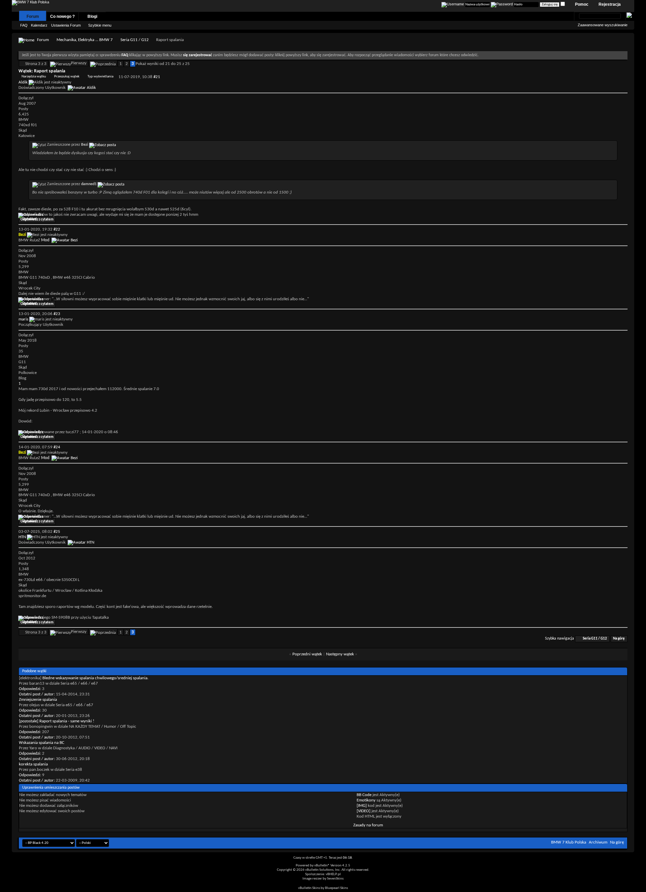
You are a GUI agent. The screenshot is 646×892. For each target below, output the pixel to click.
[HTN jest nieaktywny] (81, 542)
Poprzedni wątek (307, 654)
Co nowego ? (62, 16)
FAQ (24, 25)
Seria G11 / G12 (134, 40)
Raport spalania (49, 71)
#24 (56, 447)
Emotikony (366, 800)
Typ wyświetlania (100, 76)
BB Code (364, 795)
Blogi (92, 16)
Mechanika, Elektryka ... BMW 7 (85, 40)
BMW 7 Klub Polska (568, 842)
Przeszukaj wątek (66, 76)
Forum (33, 16)
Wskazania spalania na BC (41, 743)
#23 (56, 314)
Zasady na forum (368, 825)
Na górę (619, 639)
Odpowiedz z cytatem (37, 219)
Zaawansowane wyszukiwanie (602, 25)
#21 (156, 77)
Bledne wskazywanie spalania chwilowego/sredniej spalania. (95, 678)
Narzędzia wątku (34, 76)
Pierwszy (78, 63)
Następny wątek (340, 654)
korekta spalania (33, 764)
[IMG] (362, 805)
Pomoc (581, 4)
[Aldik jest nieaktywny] (82, 87)
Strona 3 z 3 (35, 64)
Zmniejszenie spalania (38, 699)
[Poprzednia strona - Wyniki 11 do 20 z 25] (102, 63)
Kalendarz (39, 25)
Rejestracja (610, 4)
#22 (56, 229)
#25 (56, 531)
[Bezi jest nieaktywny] (64, 240)
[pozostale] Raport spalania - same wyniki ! (56, 721)
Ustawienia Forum (66, 25)
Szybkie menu (99, 25)
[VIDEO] (363, 811)
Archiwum (598, 842)
